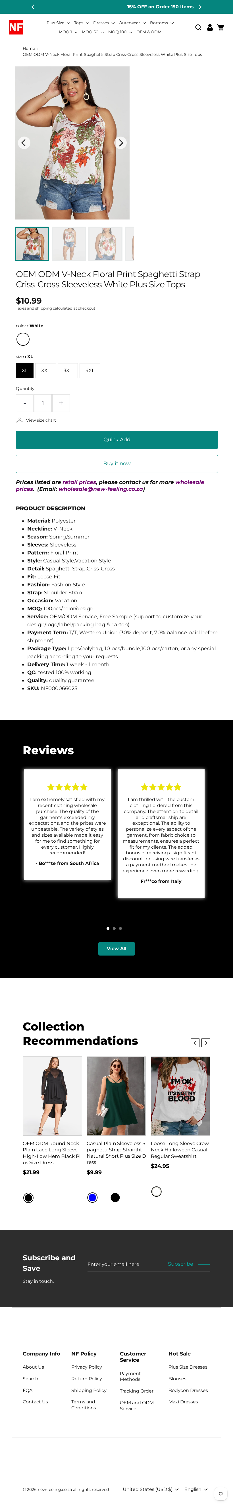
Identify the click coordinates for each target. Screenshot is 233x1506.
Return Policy (86, 1378)
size (24, 356)
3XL (68, 370)
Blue (92, 1197)
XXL (45, 370)
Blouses (177, 1378)
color (29, 325)
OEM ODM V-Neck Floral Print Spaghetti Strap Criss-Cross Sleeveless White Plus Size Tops (112, 54)
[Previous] (33, 7)
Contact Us (35, 1402)
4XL (90, 370)
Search (30, 1378)
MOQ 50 (90, 31)
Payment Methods (130, 1376)
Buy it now (117, 463)
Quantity (25, 388)
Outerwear (130, 22)
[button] (198, 27)
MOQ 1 (66, 31)
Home (29, 48)
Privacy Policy (86, 1367)
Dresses (101, 22)
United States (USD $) (147, 1489)
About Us (33, 1367)
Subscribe (180, 1264)
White (23, 339)
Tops (79, 22)
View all (116, 948)
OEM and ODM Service (137, 1405)
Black (28, 1197)
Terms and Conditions (83, 1405)
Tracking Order (136, 1391)
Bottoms (159, 22)
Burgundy (103, 1197)
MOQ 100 (118, 31)
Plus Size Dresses (187, 1367)
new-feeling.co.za (55, 1489)
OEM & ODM (148, 31)
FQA (27, 1390)
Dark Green (126, 1197)
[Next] (200, 7)
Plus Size (56, 22)
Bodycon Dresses (188, 1390)
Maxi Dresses (183, 1402)
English (192, 1489)
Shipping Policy (89, 1390)
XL (25, 370)
